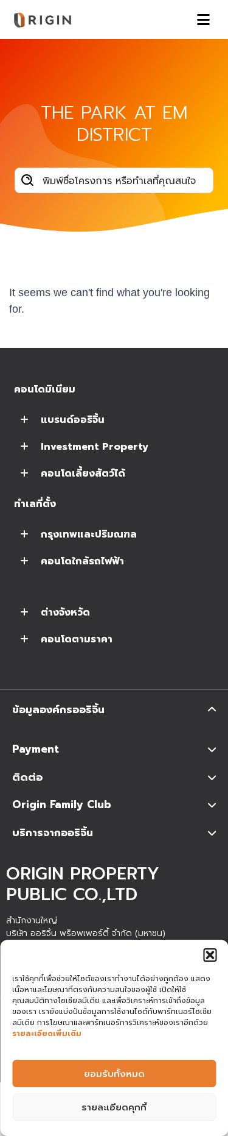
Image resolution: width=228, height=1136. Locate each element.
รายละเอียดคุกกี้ (114, 1107)
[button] (210, 955)
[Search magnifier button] (27, 180)
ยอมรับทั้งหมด (114, 1074)
